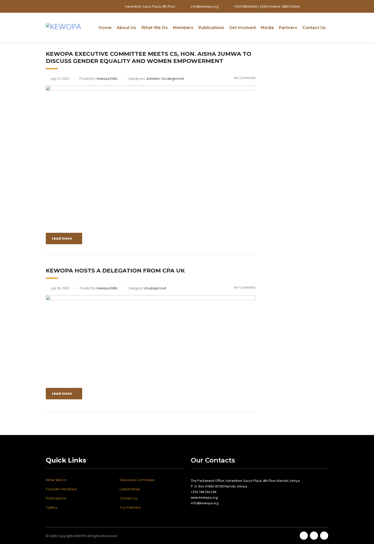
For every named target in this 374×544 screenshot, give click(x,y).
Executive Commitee (137, 480)
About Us (126, 27)
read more (62, 238)
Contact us (128, 498)
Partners (288, 27)
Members (183, 27)
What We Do (154, 27)
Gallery (51, 507)
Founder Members (61, 489)
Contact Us (314, 27)
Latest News (130, 489)
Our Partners (130, 507)
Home (105, 27)
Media (267, 27)
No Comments (245, 77)
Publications (211, 27)
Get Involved (242, 27)
